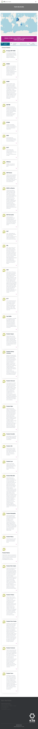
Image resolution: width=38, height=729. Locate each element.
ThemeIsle (22, 726)
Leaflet (36, 34)
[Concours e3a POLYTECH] (6, 2)
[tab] (5, 44)
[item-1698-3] (16, 20)
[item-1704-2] (18, 20)
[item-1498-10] (21, 25)
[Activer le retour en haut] (36, 727)
